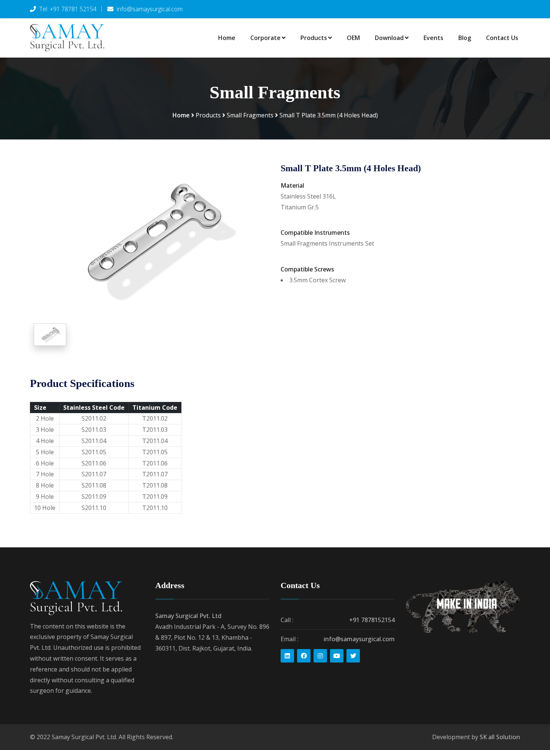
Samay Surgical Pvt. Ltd (188, 616)
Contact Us (502, 38)
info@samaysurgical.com (359, 639)
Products (313, 38)
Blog (464, 38)
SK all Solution (500, 737)
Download (389, 38)
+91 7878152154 (372, 620)
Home (226, 38)
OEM (353, 38)
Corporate (265, 38)
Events (433, 38)
